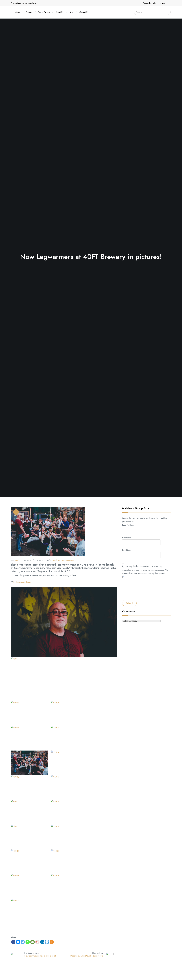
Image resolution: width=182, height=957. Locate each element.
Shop (17, 12)
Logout (162, 2)
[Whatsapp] (28, 942)
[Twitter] (23, 942)
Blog (71, 12)
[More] (52, 942)
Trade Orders (44, 12)
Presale (29, 12)
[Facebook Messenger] (18, 942)
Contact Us (83, 12)
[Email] (32, 942)
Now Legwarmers (67, 560)
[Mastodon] (47, 942)
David (16, 560)
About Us (59, 12)
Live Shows (56, 560)
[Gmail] (37, 942)
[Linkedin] (42, 942)
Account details (149, 2)
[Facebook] (13, 942)
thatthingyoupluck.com (22, 582)
